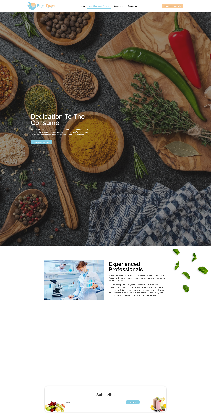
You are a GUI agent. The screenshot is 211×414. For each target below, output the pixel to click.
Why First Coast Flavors (99, 6)
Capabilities (118, 6)
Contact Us (132, 6)
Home (82, 6)
